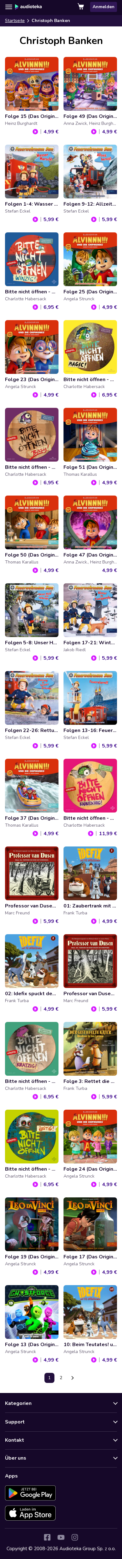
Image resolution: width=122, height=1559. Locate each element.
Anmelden (103, 7)
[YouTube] (61, 1537)
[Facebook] (47, 1537)
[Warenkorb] (81, 7)
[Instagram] (75, 1537)
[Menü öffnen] (9, 7)
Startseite (15, 21)
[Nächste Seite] (73, 1378)
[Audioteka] (28, 7)
